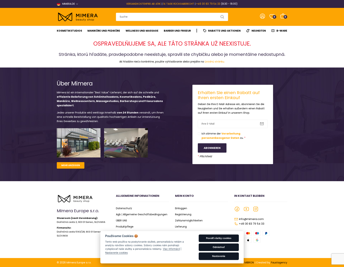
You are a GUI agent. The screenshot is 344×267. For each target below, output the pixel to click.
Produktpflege (124, 226)
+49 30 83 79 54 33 (208, 4)
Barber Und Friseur (177, 30)
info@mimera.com (251, 219)
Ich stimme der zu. (223, 136)
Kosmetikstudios (69, 30)
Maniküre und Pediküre (103, 30)
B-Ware (281, 30)
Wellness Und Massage (142, 30)
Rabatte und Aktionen (224, 30)
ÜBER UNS (121, 220)
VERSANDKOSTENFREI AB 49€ (143, 4)
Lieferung (181, 226)
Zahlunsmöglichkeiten (189, 220)
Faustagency (279, 262)
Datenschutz (124, 208)
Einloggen (181, 208)
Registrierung (183, 214)
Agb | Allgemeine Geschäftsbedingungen (141, 214)
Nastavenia (218, 256)
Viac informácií (171, 248)
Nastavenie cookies (116, 252)
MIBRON (249, 262)
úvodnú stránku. (215, 61)
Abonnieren (212, 148)
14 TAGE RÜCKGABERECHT (178, 4)
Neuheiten (259, 30)
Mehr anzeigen (70, 165)
